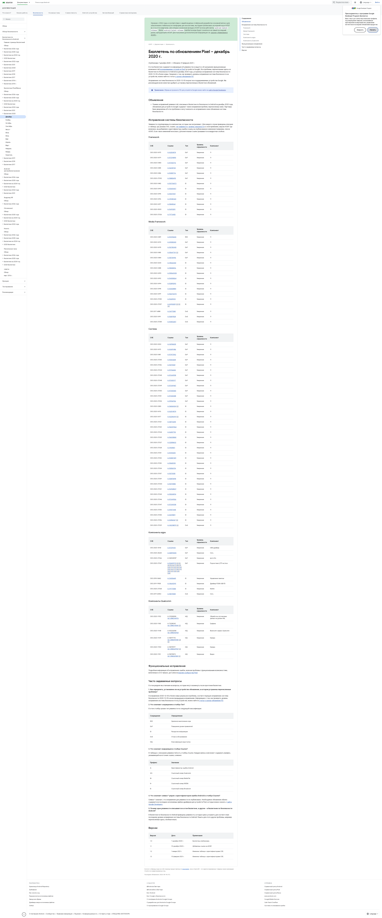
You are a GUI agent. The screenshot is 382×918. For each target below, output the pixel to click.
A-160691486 (172, 349)
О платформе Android (36, 914)
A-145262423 (172, 263)
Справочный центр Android (273, 886)
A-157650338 (172, 396)
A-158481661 (172, 204)
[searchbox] (13, 19)
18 (177, 569)
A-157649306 (172, 499)
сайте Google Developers (217, 90)
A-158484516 (172, 268)
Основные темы (54, 13)
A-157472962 (172, 355)
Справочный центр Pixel (272, 890)
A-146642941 (172, 583)
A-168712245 (172, 422)
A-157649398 (172, 375)
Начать (373, 30)
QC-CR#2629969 (173, 649)
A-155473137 (172, 194)
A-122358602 (172, 442)
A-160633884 (172, 289)
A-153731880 (172, 484)
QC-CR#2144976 (173, 618)
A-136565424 (172, 406)
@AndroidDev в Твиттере (155, 890)
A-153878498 (172, 479)
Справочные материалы (128, 13)
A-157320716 (172, 163)
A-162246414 (172, 417)
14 (180, 567)
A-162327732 (172, 432)
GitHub (31, 905)
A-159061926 (172, 401)
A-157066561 (172, 370)
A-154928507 (172, 489)
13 (177, 567)
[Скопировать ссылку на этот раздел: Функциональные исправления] (188, 666)
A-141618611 (171, 448)
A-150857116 (172, 173)
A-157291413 (172, 548)
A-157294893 (172, 158)
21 (172, 571)
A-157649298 (172, 505)
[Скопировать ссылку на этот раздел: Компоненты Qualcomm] (173, 601)
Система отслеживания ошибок (274, 905)
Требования (33, 890)
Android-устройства (89, 13)
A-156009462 (172, 427)
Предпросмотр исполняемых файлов (41, 896)
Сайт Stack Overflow (271, 902)
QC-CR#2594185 (173, 640)
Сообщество (50, 914)
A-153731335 (171, 473)
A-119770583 (172, 589)
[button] (12, 31)
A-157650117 (172, 380)
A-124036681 (172, 578)
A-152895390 (172, 283)
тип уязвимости (182, 127)
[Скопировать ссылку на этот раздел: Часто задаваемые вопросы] (184, 681)
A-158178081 (172, 594)
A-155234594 (172, 494)
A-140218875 (172, 525)
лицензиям (185, 869)
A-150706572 (172, 183)
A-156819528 (172, 317)
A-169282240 (172, 242)
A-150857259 (172, 458)
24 (169, 573)
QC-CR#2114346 (173, 625)
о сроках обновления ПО (184, 77)
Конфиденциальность (90, 914)
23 (178, 571)
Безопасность (38, 13)
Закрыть (360, 30)
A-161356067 (172, 520)
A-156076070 (172, 294)
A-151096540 (172, 237)
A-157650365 (172, 391)
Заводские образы (35, 899)
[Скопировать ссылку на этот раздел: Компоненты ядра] (168, 532)
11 (171, 567)
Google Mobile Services (271, 899)
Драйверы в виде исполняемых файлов (41, 902)
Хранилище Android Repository (39, 886)
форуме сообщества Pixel (187, 673)
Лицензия (77, 914)
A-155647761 (172, 252)
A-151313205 (172, 453)
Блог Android (151, 893)
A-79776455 (171, 214)
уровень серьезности (196, 127)
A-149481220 (172, 199)
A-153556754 (172, 468)
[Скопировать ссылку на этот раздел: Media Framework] (167, 222)
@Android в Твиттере (153, 886)
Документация (22, 2)
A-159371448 (172, 510)
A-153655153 (172, 463)
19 (180, 569)
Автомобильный (108, 13)
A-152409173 (172, 563)
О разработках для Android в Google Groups (161, 902)
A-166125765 (172, 168)
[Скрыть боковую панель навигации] (24, 914)
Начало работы (22, 13)
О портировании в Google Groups (157, 905)
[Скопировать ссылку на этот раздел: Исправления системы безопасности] (195, 120)
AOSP (150, 44)
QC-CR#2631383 (173, 656)
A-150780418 (172, 247)
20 (169, 571)
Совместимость (71, 13)
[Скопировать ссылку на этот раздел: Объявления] (165, 100)
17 (174, 569)
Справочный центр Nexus (272, 893)
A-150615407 (172, 189)
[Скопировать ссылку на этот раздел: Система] (159, 329)
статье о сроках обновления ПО (211, 701)
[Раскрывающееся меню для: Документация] (30, 2)
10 (169, 567)
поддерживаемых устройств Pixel (172, 69)
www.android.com (270, 896)
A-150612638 (172, 360)
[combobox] (342, 2)
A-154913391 (171, 209)
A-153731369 (171, 365)
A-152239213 (172, 299)
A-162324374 (172, 152)
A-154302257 (172, 322)
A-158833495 (172, 178)
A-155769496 (172, 258)
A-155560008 (172, 273)
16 (171, 569)
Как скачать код (34, 893)
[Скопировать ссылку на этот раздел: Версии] (159, 828)
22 (175, 571)
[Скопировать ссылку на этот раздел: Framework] (161, 137)
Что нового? (6, 13)
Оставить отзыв (104, 914)
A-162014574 (172, 411)
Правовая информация (64, 914)
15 (169, 569)
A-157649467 (172, 386)
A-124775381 (172, 311)
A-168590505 (172, 553)
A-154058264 (172, 278)
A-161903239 (172, 304)
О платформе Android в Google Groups (159, 899)
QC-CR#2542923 (173, 633)
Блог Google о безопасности (156, 896)
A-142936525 (172, 344)
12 (174, 567)
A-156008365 (172, 437)
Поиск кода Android (42, 2)
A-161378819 (171, 515)
